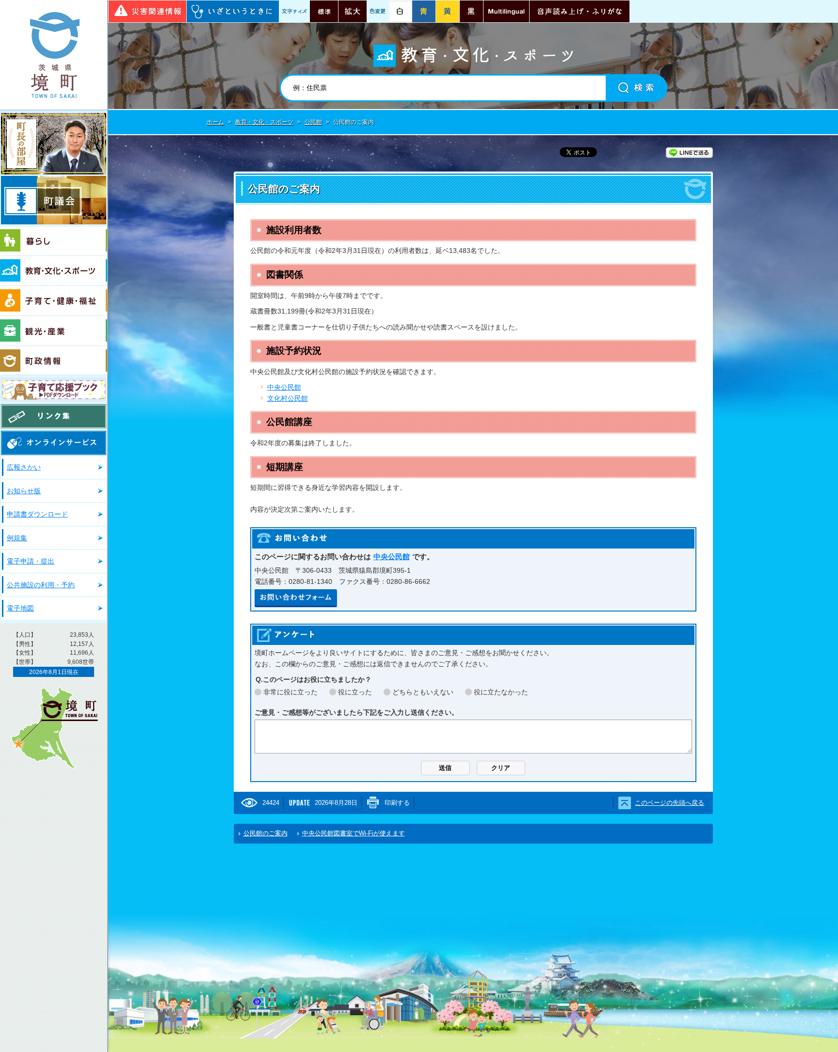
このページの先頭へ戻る (669, 802)
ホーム (215, 122)
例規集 (17, 538)
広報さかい (24, 467)
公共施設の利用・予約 (41, 585)
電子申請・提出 (30, 561)
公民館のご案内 (265, 833)
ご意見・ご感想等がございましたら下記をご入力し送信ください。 (356, 712)
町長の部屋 (53, 143)
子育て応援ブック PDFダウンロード (53, 389)
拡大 (352, 11)
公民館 (313, 122)
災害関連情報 (147, 11)
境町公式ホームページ (53, 55)
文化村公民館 (287, 398)
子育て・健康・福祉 (53, 301)
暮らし (53, 241)
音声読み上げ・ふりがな (579, 11)
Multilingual (506, 11)
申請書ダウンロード (37, 514)
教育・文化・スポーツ (53, 271)
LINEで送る (689, 152)
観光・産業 (53, 331)
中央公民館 (284, 387)
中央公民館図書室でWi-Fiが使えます (353, 833)
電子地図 (20, 608)
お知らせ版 (24, 491)
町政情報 (53, 360)
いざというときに (233, 11)
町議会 (53, 200)
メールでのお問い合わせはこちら (296, 598)
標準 (324, 11)
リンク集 (53, 416)
